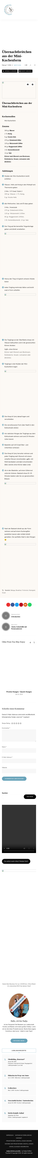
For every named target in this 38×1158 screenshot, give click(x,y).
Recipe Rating (6, 723)
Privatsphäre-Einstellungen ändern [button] (19, 1141)
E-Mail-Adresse (7, 757)
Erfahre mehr (18, 1040)
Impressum (10, 1135)
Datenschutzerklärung (23, 1135)
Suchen (5, 793)
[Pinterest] (21, 605)
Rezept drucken (26, 71)
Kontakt (19, 1138)
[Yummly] (25, 605)
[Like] (8, 605)
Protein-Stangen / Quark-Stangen (19, 692)
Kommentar (6, 728)
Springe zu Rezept (10, 71)
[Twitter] (17, 605)
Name (4, 747)
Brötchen (17, 65)
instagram (19, 1035)
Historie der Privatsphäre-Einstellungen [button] (19, 1144)
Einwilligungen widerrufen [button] (19, 1146)
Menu (34, 10)
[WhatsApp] (30, 605)
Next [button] (34, 642)
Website (4, 768)
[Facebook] (13, 605)
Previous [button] (30, 642)
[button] (32, 84)
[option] (19, 671)
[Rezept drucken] (28, 84)
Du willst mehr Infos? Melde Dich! (16, 861)
